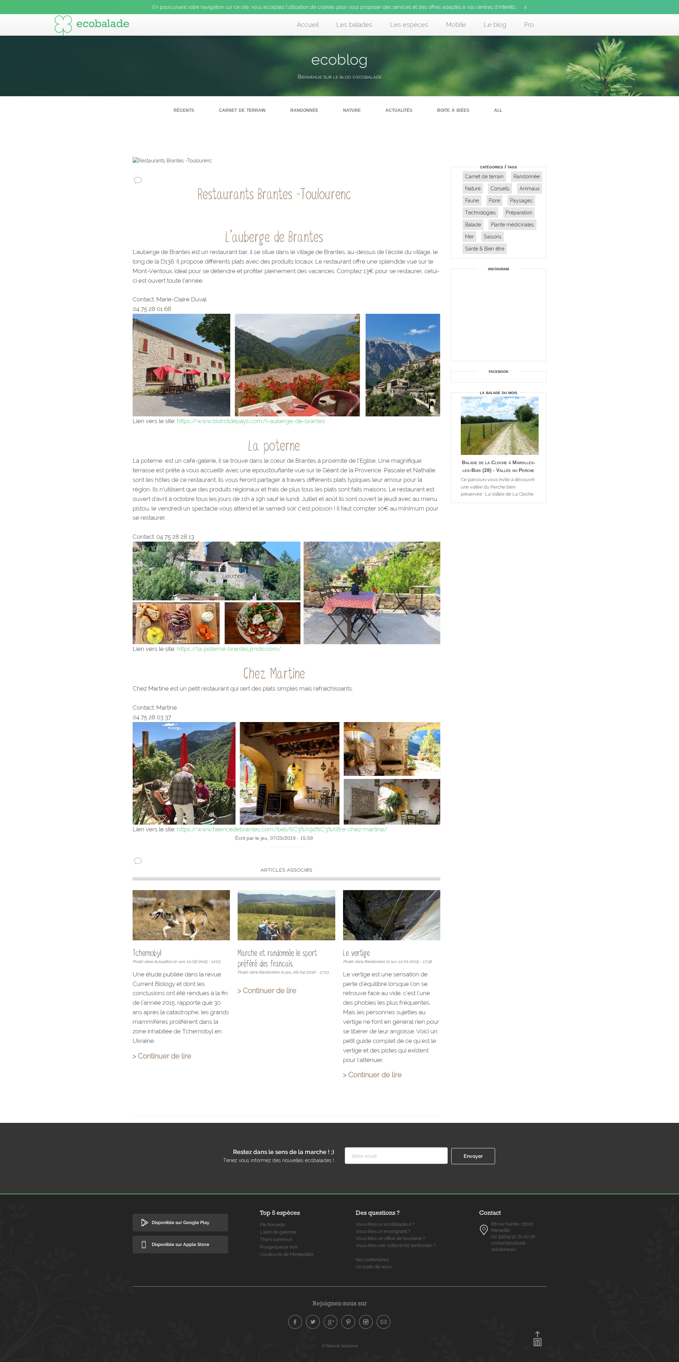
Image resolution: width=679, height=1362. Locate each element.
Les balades (354, 24)
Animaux (530, 188)
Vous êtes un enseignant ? (383, 1231)
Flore (494, 200)
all (498, 109)
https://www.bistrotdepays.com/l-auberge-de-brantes (251, 421)
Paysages (521, 200)
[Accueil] (92, 27)
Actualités (398, 109)
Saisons (492, 236)
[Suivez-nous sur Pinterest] (348, 1322)
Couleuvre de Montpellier (287, 1254)
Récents (184, 109)
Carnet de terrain (242, 109)
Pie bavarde (272, 1224)
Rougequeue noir (278, 1247)
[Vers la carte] (484, 1230)
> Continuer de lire (162, 1056)
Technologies (480, 212)
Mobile (456, 24)
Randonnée (304, 109)
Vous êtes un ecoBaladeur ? (385, 1224)
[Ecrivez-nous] (384, 1322)
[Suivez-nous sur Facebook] (295, 1322)
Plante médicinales (512, 224)
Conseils (500, 188)
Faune (472, 200)
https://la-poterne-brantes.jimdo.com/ (229, 648)
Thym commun (276, 1239)
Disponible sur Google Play (180, 1222)
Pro (529, 24)
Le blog (495, 24)
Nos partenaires (372, 1259)
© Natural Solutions (339, 1345)
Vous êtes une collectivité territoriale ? (395, 1245)
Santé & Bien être (484, 249)
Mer (469, 236)
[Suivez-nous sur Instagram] (366, 1322)
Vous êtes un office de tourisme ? (390, 1238)
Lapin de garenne (278, 1232)
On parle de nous (373, 1266)
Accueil (308, 24)
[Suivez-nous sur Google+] (331, 1322)
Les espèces (409, 24)
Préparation (519, 212)
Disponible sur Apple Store (180, 1244)
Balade (473, 224)
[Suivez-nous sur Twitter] (313, 1322)
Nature (352, 109)
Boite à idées (453, 109)
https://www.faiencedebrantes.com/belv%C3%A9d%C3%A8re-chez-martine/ (282, 829)
